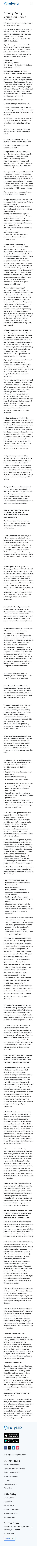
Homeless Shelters (11, 1476)
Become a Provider (11, 1513)
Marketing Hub (9, 1517)
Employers (7, 1480)
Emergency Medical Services (14, 1469)
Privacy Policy (9, 1505)
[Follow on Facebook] (5, 1447)
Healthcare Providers (11, 1465)
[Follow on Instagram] (17, 1447)
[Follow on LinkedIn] (13, 1447)
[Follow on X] (9, 1447)
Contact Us (9, 1538)
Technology (8, 1488)
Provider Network (10, 1484)
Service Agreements (11, 1509)
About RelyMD (9, 1498)
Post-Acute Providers (11, 1472)
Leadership (8, 1502)
